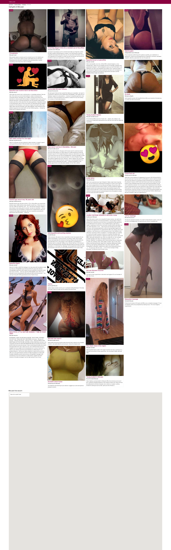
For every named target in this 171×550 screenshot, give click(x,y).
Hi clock (127, 94)
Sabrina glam (129, 51)
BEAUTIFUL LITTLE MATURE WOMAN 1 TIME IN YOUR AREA (27, 333)
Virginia (24, 4)
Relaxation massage (131, 299)
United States (17, 4)
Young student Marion (93, 115)
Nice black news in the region (96, 346)
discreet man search (54, 338)
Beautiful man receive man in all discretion (23, 90)
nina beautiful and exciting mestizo (59, 233)
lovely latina (90, 178)
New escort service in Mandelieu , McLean (62, 147)
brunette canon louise (55, 381)
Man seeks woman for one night (20, 138)
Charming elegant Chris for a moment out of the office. (66, 48)
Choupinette (13, 53)
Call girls (11, 4)
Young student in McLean (94, 377)
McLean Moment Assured (94, 270)
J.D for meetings (130, 216)
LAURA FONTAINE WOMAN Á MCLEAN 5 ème (101, 215)
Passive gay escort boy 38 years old (21, 199)
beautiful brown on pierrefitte (96, 60)
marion (50, 284)
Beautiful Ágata (14, 263)
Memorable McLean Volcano (57, 89)
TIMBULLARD (12, 2)
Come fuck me (129, 173)
